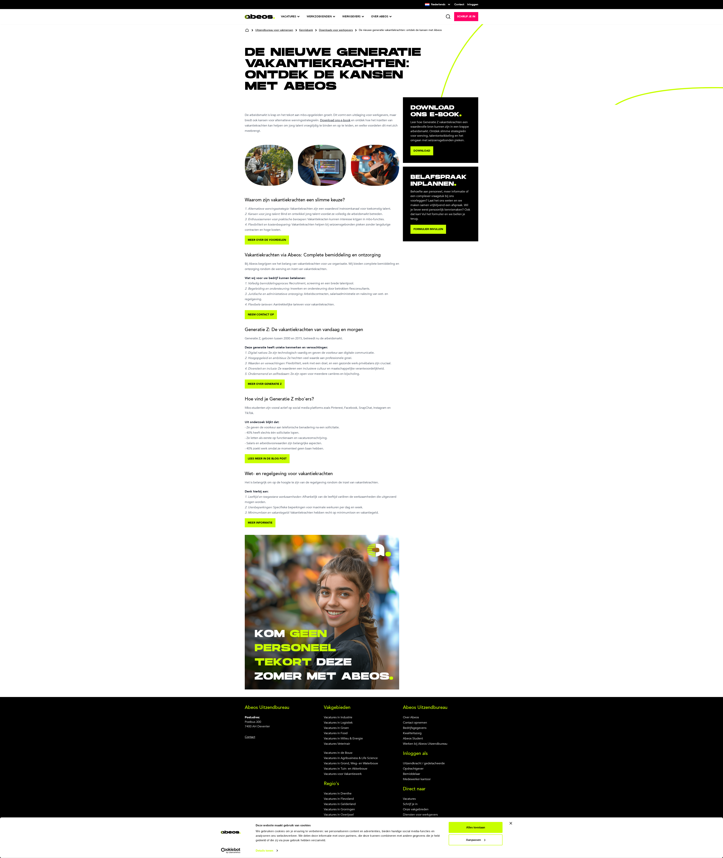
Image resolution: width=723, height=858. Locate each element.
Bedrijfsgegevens (414, 728)
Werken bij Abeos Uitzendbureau (425, 744)
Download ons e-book (335, 120)
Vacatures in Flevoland (339, 799)
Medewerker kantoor (417, 779)
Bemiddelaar (411, 774)
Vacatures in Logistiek (338, 723)
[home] (247, 30)
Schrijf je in (410, 804)
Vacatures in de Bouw (338, 753)
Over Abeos (411, 717)
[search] (448, 16)
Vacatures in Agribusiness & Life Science (351, 758)
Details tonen (264, 850)
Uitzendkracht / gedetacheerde (424, 763)
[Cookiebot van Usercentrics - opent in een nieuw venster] (230, 850)
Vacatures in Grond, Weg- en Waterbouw (351, 763)
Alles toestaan (475, 827)
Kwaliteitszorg (412, 733)
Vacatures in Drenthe (338, 793)
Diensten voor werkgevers (420, 815)
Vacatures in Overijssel (339, 815)
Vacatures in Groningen (339, 809)
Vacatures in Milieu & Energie (343, 738)
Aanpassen (473, 839)
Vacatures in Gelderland (340, 804)
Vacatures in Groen (336, 728)
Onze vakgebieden (416, 809)
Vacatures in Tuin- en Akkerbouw (345, 769)
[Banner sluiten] (510, 823)
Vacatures (409, 799)
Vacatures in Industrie (338, 717)
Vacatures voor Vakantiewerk (343, 774)
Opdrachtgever (413, 769)
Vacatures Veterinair (337, 744)
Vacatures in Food (336, 733)
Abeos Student (413, 738)
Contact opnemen (415, 723)
